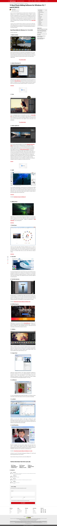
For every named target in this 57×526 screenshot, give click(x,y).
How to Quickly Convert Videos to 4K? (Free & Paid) (42, 34)
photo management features (24, 149)
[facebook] (41, 510)
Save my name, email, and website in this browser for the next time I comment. (20, 500)
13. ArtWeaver (39, 23)
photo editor (34, 20)
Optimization (18, 509)
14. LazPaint (39, 24)
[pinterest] (8, 260)
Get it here (12, 222)
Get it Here (12, 85)
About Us (25, 516)
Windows (11, 509)
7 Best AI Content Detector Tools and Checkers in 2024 (41, 32)
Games (26, 509)
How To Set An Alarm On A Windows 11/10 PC (22, 466)
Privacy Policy (28, 516)
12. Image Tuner (40, 22)
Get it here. (12, 194)
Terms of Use (31, 516)
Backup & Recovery (19, 510)
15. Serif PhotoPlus (40, 25)
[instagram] (43, 510)
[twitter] (8, 259)
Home (10, 3)
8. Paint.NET (39, 18)
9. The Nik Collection (40, 19)
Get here (11, 161)
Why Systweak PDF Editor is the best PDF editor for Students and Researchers (42, 30)
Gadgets (26, 510)
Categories (34, 510)
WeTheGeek (13, 1)
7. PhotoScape (39, 17)
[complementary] (7, 263)
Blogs (33, 509)
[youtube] (41, 512)
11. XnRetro (39, 21)
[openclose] (8, 1)
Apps (12, 3)
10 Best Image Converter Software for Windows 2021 (22, 301)
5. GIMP (39, 15)
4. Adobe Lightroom (40, 14)
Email (24, 497)
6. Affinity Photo (40, 16)
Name (12, 497)
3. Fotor (39, 13)
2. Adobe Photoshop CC (41, 12)
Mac (10, 510)
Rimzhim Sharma (14, 9)
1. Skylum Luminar (40, 11)
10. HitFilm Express (40, 20)
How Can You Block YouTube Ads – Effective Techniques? (41, 36)
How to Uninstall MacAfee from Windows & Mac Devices (41, 38)
